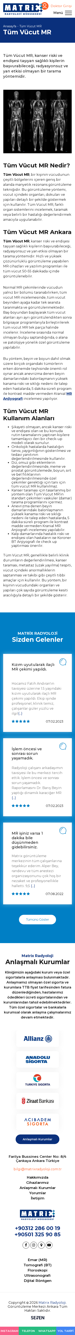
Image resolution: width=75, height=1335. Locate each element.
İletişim (37, 1198)
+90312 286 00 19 (37, 1228)
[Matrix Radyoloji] (23, 9)
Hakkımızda (37, 1177)
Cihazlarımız (37, 1182)
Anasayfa (9, 26)
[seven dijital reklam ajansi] (37, 1318)
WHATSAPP (46, 1331)
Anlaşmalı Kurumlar (37, 1139)
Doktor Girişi (61, 6)
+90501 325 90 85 (38, 1234)
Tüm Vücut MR (30, 26)
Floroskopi (38, 1270)
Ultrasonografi (37, 1275)
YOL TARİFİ (66, 1331)
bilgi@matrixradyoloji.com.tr (38, 1169)
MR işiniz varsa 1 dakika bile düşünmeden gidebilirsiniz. (27, 840)
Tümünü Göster (37, 919)
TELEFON (28, 1331)
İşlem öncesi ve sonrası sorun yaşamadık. (27, 753)
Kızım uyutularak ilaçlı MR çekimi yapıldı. (33, 667)
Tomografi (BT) (38, 1265)
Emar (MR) (37, 1260)
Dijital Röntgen (37, 1281)
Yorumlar (37, 1193)
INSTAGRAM (9, 1331)
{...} (20, 713)
